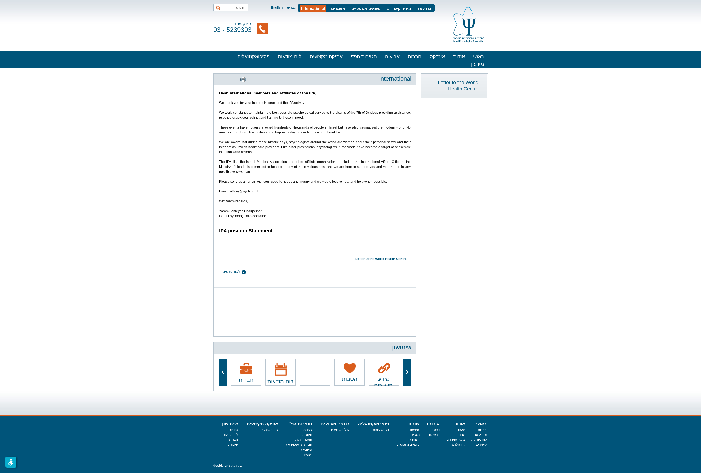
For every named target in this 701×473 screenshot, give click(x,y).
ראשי (478, 56)
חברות (414, 56)
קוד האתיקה (269, 430)
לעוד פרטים (231, 272)
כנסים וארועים (335, 424)
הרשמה (434, 435)
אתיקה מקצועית (326, 56)
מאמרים (338, 8)
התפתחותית (303, 440)
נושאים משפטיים (366, 8)
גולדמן (456, 444)
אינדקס (437, 56)
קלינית (307, 430)
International (313, 8)
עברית (291, 8)
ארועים (392, 56)
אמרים (412, 435)
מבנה (461, 435)
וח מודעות (478, 440)
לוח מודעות (289, 56)
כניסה (436, 430)
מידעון (477, 64)
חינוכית (307, 435)
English (277, 8)
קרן (463, 444)
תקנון (461, 430)
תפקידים (452, 440)
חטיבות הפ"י (364, 56)
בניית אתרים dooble (227, 466)
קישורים (481, 444)
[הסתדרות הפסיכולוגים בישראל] (469, 25)
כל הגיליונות (381, 430)
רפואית (307, 454)
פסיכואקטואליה (253, 56)
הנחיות (415, 440)
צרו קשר (424, 8)
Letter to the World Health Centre (458, 86)
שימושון (230, 424)
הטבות (233, 430)
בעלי (462, 440)
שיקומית (306, 449)
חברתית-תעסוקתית (299, 444)
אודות (459, 56)
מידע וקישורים (399, 8)
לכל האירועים (340, 430)
